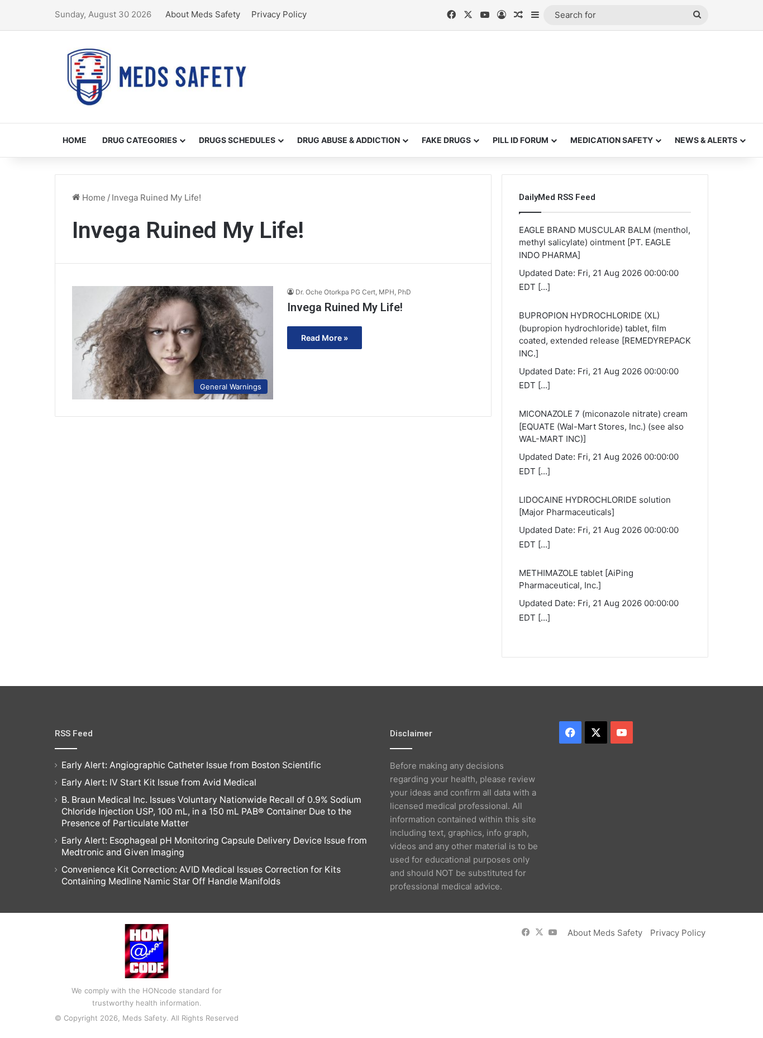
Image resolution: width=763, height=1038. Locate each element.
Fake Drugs (446, 140)
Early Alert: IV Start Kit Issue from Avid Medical (158, 782)
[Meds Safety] (156, 76)
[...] (544, 287)
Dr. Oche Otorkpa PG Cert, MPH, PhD (353, 292)
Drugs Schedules (237, 140)
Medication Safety (611, 140)
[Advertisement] (493, 67)
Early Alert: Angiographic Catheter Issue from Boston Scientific (191, 765)
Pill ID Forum (521, 140)
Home (75, 140)
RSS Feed (74, 733)
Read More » (324, 337)
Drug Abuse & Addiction (348, 140)
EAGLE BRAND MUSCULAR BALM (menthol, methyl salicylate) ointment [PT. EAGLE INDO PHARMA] (604, 242)
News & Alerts (706, 140)
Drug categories (139, 140)
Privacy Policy (279, 14)
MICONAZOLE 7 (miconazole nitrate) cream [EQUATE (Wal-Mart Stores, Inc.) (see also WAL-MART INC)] (603, 426)
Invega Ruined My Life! (345, 307)
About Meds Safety (202, 14)
